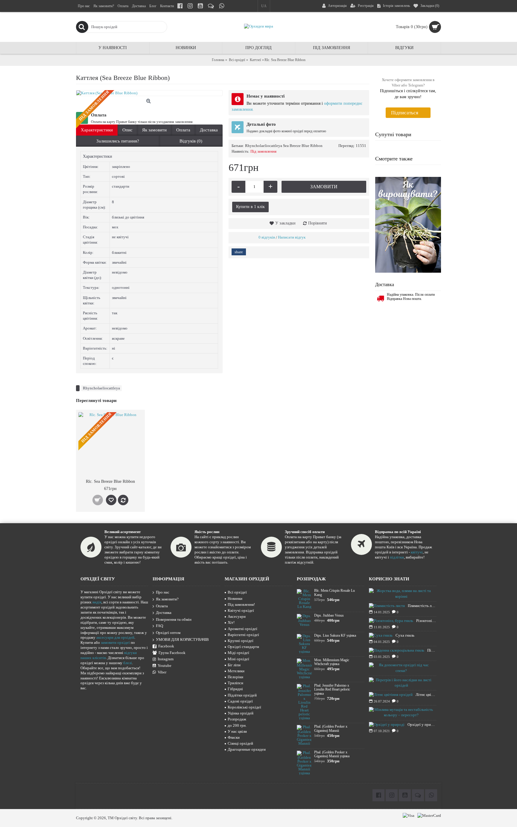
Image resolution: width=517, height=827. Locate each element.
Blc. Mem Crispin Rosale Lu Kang (334, 593)
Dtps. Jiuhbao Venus (329, 615)
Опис (127, 130)
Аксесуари (237, 616)
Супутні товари (393, 134)
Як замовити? (167, 599)
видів (96, 602)
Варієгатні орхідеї (243, 634)
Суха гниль (405, 635)
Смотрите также (394, 159)
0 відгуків (266, 237)
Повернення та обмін (173, 619)
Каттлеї (255, 60)
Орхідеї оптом (168, 632)
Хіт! (231, 622)
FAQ (159, 626)
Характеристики (97, 130)
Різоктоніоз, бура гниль (426, 620)
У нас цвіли (237, 731)
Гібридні (235, 689)
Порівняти (317, 223)
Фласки (234, 737)
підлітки (397, 557)
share (239, 252)
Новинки (235, 598)
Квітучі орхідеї (241, 610)
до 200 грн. (237, 725)
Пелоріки (235, 677)
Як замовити (154, 130)
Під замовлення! (241, 604)
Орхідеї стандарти (243, 646)
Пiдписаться (404, 113)
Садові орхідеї (240, 701)
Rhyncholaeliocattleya (101, 388)
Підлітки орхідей (242, 695)
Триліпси (235, 683)
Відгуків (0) (191, 141)
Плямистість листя (422, 605)
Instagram (166, 659)
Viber (162, 672)
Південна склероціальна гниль (432, 650)
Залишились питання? (117, 141)
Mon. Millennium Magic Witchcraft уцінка (331, 662)
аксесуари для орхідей (115, 637)
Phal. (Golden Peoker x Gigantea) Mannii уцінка (331, 754)
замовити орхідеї (115, 642)
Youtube (164, 665)
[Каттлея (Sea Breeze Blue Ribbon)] (149, 93)
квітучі (417, 552)
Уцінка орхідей (240, 713)
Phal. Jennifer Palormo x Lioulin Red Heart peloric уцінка (332, 689)
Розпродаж (237, 719)
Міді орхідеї (238, 652)
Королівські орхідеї (244, 707)
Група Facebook (172, 652)
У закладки (285, 223)
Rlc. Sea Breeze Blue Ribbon (110, 481)
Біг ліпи (234, 665)
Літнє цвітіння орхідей (426, 694)
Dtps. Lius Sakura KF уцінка (335, 636)
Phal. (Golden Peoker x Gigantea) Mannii (330, 728)
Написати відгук (291, 237)
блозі (127, 663)
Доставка (209, 130)
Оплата (183, 130)
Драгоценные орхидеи (247, 749)
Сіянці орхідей (240, 743)
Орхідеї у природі (422, 724)
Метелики (236, 671)
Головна (218, 60)
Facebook (166, 646)
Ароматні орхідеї (242, 628)
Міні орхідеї (238, 659)
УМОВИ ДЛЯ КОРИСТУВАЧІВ (182, 639)
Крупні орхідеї (240, 640)
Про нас (162, 592)
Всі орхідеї (237, 60)
